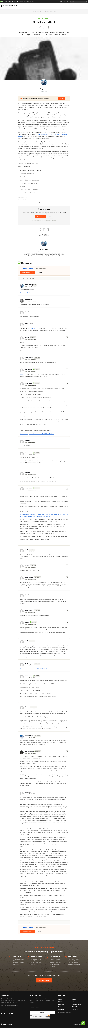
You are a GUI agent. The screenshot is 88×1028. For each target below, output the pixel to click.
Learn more (61, 98)
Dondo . (27, 707)
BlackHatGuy (28, 299)
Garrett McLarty (29, 735)
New (2, 1)
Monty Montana (29, 577)
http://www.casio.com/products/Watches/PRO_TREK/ (33, 669)
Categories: (44, 234)
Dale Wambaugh (29, 751)
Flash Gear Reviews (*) (44, 235)
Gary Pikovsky (28, 369)
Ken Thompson (29, 357)
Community (52, 6)
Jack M (27, 311)
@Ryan (21, 374)
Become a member (28, 268)
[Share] (40, 27)
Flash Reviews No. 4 (25, 293)
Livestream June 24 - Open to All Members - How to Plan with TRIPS (19, 1)
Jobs (73, 1001)
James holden (28, 383)
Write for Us (75, 1006)
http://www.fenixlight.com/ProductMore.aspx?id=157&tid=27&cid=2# (37, 434)
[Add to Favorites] (47, 27)
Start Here (67, 5)
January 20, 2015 (44, 91)
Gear (23, 1010)
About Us (74, 999)
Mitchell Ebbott (29, 323)
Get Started (43, 980)
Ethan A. (27, 622)
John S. (27, 565)
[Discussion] (44, 27)
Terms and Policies (76, 1004)
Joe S (26, 550)
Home (39, 11)
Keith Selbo (28, 792)
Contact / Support (64, 1)
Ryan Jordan (28, 284)
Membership (77, 5)
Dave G (27, 337)
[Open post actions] (67, 285)
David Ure (27, 440)
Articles (35, 6)
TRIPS (60, 6)
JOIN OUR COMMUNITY (27, 272)
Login (84, 5)
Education (43, 6)
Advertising (74, 1009)
